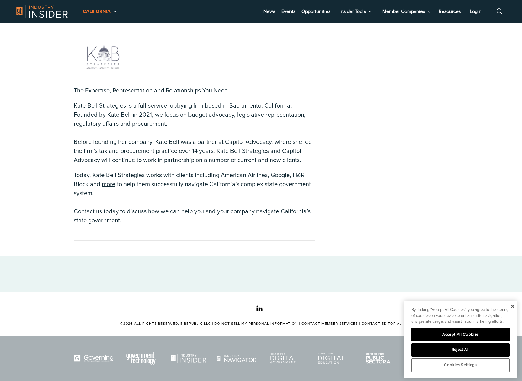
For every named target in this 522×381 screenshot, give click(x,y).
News (269, 11)
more (108, 184)
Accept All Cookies (460, 334)
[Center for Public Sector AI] (380, 358)
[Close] (512, 306)
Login (476, 11)
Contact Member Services (329, 323)
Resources (450, 11)
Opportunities (315, 11)
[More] (115, 11)
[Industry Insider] (190, 358)
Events (288, 11)
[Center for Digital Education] (332, 358)
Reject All (461, 349)
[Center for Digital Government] (285, 358)
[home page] (42, 11)
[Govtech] (142, 358)
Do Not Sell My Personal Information (256, 323)
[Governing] (94, 358)
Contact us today (96, 211)
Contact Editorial (382, 323)
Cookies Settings (460, 365)
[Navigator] (237, 358)
